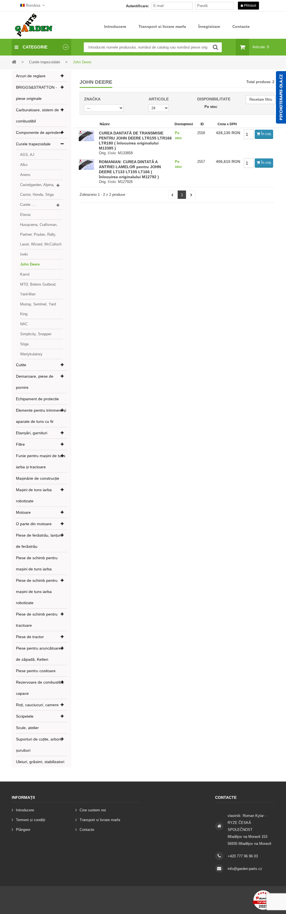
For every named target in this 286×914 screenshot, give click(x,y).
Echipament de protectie (37, 399)
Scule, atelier (27, 727)
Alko (23, 165)
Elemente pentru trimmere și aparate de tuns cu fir (41, 416)
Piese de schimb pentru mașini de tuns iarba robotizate (37, 591)
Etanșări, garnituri (31, 433)
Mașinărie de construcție (37, 478)
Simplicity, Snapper (35, 334)
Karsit (25, 274)
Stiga (24, 344)
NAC (24, 324)
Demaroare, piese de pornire (34, 382)
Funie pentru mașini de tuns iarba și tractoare (40, 461)
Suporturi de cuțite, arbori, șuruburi (39, 745)
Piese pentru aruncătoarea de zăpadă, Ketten (39, 654)
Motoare (23, 512)
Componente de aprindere (39, 132)
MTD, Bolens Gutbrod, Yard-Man (38, 289)
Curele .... (28, 204)
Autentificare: (137, 6)
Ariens (25, 175)
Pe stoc (210, 107)
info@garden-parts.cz (245, 869)
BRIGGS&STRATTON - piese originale (36, 93)
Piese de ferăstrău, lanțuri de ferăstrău (38, 541)
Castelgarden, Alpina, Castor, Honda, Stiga (37, 190)
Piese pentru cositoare (36, 671)
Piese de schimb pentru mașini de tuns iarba (37, 563)
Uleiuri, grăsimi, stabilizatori (40, 761)
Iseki (24, 254)
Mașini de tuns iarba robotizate (34, 495)
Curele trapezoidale (33, 144)
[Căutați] (215, 47)
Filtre (20, 444)
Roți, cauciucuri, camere (37, 705)
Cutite (21, 365)
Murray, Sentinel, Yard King (38, 309)
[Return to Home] (14, 61)
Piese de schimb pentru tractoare (37, 620)
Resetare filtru (260, 99)
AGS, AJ (27, 155)
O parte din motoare (34, 524)
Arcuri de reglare (31, 76)
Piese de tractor (30, 637)
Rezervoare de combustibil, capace (40, 688)
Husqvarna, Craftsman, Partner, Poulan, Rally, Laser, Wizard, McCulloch (40, 234)
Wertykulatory (31, 354)
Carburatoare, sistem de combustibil (37, 115)
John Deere (30, 264)
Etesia (25, 215)
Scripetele (25, 716)
